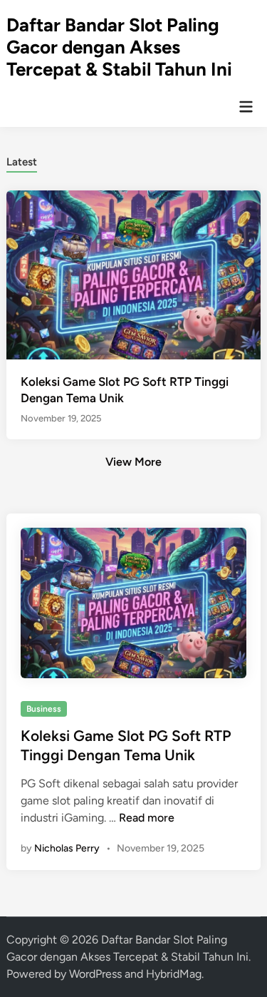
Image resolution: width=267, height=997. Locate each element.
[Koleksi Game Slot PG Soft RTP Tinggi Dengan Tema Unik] (133, 274)
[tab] (21, 160)
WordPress (95, 974)
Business (43, 709)
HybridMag (173, 974)
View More (133, 462)
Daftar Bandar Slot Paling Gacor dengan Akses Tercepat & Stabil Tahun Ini (119, 47)
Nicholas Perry (67, 848)
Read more (146, 817)
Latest (21, 161)
